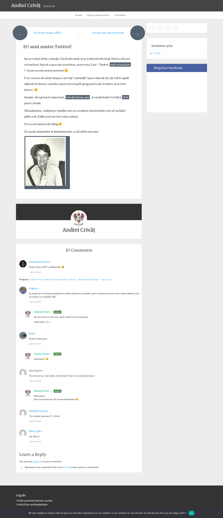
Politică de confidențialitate (32, 504)
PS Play (157, 53)
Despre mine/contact (98, 15)
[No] (219, 513)
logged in (37, 461)
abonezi (66, 467)
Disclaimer (120, 15)
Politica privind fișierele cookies (35, 500)
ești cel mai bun (120, 64)
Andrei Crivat (41, 311)
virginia (33, 288)
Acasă (78, 15)
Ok (191, 513)
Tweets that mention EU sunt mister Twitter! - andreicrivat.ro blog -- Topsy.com (70, 279)
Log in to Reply (35, 272)
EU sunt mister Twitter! (47, 46)
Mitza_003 (35, 431)
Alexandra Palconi (39, 261)
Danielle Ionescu (38, 410)
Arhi (125, 97)
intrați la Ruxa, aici (77, 97)
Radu (32, 333)
